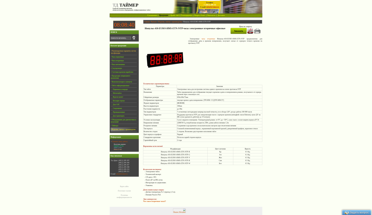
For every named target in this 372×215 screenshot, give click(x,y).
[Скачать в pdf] (250, 33)
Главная (147, 22)
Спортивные (117, 108)
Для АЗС (116, 104)
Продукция (163, 15)
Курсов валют (117, 97)
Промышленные (118, 112)
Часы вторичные (117, 61)
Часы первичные (117, 57)
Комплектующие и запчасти (121, 82)
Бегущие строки (118, 101)
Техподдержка (186, 15)
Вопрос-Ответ (199, 15)
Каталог (154, 22)
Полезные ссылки (124, 191)
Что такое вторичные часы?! (154, 201)
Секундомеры (116, 68)
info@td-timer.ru (212, 7)
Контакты (211, 15)
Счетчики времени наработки (122, 72)
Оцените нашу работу (120, 142)
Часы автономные (118, 64)
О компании (152, 15)
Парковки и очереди (120, 89)
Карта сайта (124, 186)
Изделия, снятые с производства (170, 22)
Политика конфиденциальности (124, 196)
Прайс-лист (174, 15)
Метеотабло (117, 93)
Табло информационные (120, 86)
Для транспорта (118, 116)
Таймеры (114, 126)
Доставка (221, 15)
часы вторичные (208, 39)
